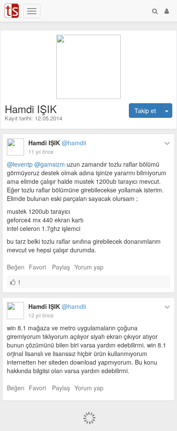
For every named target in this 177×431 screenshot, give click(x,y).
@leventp (20, 164)
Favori (37, 267)
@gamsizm (49, 164)
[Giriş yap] (167, 10)
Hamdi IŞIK (57, 142)
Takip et (145, 110)
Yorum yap (89, 267)
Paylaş (61, 267)
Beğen (15, 267)
